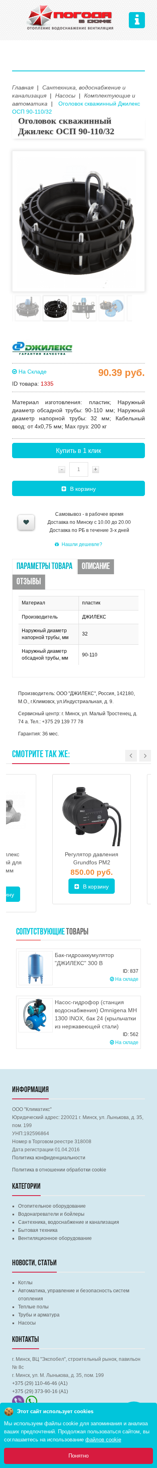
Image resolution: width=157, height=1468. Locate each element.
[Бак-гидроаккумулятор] (36, 968)
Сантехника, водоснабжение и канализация (68, 1222)
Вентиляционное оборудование (55, 1238)
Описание (96, 566)
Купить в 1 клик (78, 450)
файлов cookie (103, 1440)
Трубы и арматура (39, 1315)
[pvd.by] (70, 16)
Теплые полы (33, 1307)
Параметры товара (44, 566)
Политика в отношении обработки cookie (59, 1170)
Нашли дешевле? (82, 544)
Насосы (27, 1323)
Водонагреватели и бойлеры (51, 1214)
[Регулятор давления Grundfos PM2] (91, 813)
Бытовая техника (38, 1230)
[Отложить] (26, 522)
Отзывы (29, 582)
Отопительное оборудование (52, 1206)
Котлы (25, 1282)
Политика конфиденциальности (48, 1158)
